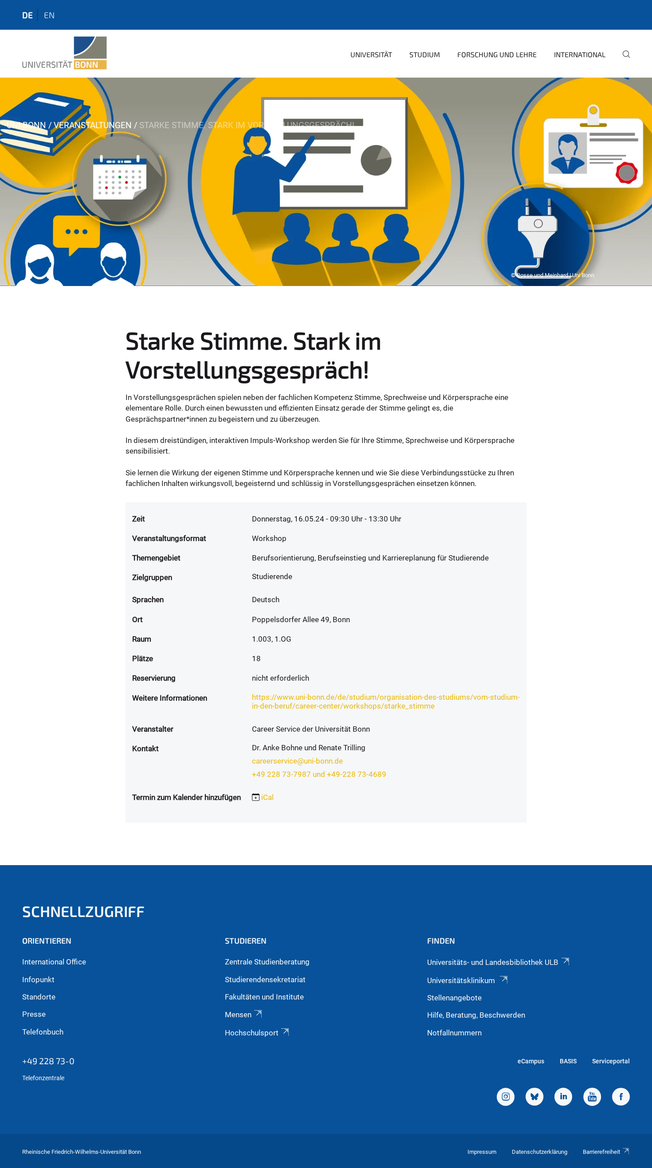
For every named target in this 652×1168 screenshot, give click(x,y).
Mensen (238, 1014)
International (579, 54)
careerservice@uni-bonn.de (297, 760)
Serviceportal (611, 1061)
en (49, 15)
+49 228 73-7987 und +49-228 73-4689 (319, 774)
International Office (54, 961)
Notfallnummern (454, 1032)
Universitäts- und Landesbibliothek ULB (492, 962)
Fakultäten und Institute (264, 996)
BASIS (568, 1061)
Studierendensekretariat (265, 979)
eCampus (531, 1061)
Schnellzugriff (83, 911)
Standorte (38, 996)
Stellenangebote (454, 997)
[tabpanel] (326, 182)
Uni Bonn (26, 125)
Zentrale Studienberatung (267, 961)
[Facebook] (621, 1098)
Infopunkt (38, 979)
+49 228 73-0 (48, 1060)
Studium (424, 54)
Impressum (481, 1151)
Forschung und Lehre (497, 54)
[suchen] (623, 60)
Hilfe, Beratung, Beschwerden (476, 1015)
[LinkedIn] (563, 1098)
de (27, 15)
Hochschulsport (252, 1032)
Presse (34, 1014)
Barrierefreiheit (601, 1151)
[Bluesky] (534, 1098)
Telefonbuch (42, 1031)
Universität (371, 54)
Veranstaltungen (93, 125)
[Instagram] (506, 1098)
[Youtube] (592, 1098)
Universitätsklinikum (462, 980)
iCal (267, 797)
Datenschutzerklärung (539, 1151)
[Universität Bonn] (64, 53)
